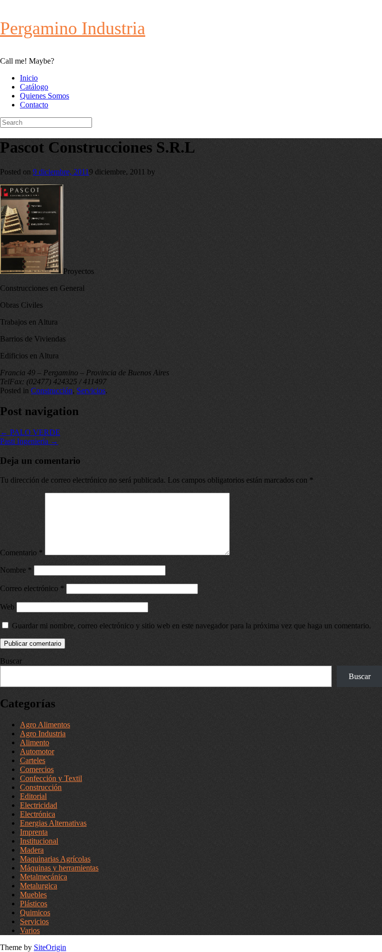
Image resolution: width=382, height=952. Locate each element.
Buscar (11, 661)
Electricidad (38, 805)
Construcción (52, 390)
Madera (32, 850)
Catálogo (34, 87)
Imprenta (34, 832)
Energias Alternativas (53, 823)
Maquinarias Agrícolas (55, 859)
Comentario (21, 552)
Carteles (32, 760)
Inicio (29, 78)
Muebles (33, 894)
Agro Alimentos (45, 724)
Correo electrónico (32, 588)
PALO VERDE (30, 432)
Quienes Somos (44, 95)
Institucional (39, 841)
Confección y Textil (51, 778)
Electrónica (37, 814)
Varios (30, 930)
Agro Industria (43, 733)
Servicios (91, 390)
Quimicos (35, 912)
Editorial (33, 796)
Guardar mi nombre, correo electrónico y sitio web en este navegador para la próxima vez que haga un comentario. (191, 625)
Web (7, 607)
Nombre (16, 570)
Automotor (37, 751)
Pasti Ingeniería (29, 441)
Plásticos (33, 903)
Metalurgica (38, 885)
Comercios (37, 769)
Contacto (34, 104)
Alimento (34, 742)
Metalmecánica (43, 876)
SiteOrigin (50, 947)
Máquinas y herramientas (59, 868)
